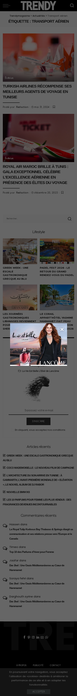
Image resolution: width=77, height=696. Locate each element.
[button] (62, 329)
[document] (38, 348)
